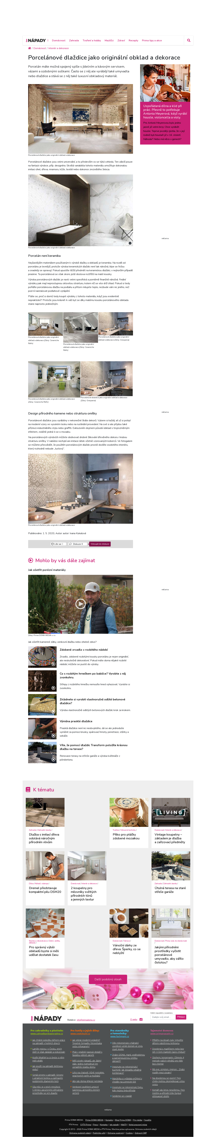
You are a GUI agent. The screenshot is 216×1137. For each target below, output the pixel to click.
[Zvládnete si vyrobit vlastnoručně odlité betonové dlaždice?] (42, 704)
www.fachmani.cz (119, 1036)
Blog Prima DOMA (123, 1120)
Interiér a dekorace (173, 830)
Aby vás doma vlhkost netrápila (87, 1081)
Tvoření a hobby (92, 40)
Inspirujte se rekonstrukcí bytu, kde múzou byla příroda (127, 1089)
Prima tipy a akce (152, 40)
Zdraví (121, 40)
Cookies (129, 1133)
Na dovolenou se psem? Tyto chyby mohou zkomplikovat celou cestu (168, 1081)
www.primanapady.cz (161, 1033)
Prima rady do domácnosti (176, 941)
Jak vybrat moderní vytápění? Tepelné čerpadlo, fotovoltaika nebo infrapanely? (87, 1043)
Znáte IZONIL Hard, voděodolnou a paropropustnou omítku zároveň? (128, 1058)
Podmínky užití (99, 1133)
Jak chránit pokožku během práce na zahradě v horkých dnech (48, 1042)
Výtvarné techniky (128, 830)
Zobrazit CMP (141, 1133)
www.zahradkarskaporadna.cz (47, 1033)
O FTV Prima (85, 1124)
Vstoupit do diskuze (100, 544)
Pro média (137, 1120)
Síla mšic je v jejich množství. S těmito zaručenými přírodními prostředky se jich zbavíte (47, 1090)
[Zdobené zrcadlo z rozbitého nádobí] (42, 657)
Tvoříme (116, 830)
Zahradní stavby (44, 830)
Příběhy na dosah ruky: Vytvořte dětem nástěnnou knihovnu (167, 1042)
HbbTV (124, 1124)
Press (95, 1124)
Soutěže (147, 1120)
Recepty (133, 40)
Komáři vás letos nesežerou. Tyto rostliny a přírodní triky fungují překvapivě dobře (168, 1093)
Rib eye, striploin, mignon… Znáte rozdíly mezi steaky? (168, 1071)
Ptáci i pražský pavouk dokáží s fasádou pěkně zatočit (87, 1053)
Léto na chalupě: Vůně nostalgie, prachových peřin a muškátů (88, 1074)
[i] (80, 118)
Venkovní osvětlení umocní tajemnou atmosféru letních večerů (86, 1090)
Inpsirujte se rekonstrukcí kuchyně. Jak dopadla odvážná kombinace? (126, 1069)
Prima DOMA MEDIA (94, 1120)
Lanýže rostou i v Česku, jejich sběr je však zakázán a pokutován (48, 1050)
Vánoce (126, 941)
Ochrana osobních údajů (80, 1133)
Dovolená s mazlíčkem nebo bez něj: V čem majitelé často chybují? (168, 1050)
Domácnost (58, 40)
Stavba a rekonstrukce (38, 941)
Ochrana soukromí (116, 1133)
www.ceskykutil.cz (80, 1033)
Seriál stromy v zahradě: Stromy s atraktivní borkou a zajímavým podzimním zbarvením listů (47, 1078)
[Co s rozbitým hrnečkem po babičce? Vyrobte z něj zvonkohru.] (42, 681)
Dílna (31, 883)
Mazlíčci (109, 40)
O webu (133, 1019)
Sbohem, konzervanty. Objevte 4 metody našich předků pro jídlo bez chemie (168, 1060)
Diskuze (77, 544)
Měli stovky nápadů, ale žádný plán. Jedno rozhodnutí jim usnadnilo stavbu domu (86, 1063)
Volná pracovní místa (138, 1124)
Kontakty (109, 1120)
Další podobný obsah (108, 979)
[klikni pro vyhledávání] (188, 40)
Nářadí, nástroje (41, 883)
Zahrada (74, 40)
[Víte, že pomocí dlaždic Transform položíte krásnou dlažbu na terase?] (42, 752)
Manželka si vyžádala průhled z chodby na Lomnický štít (127, 1080)
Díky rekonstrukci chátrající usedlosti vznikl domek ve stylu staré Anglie (127, 1046)
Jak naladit (114, 1124)
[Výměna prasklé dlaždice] (42, 728)
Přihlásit (181, 1017)
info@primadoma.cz (86, 1020)
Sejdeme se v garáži (122, 1095)
